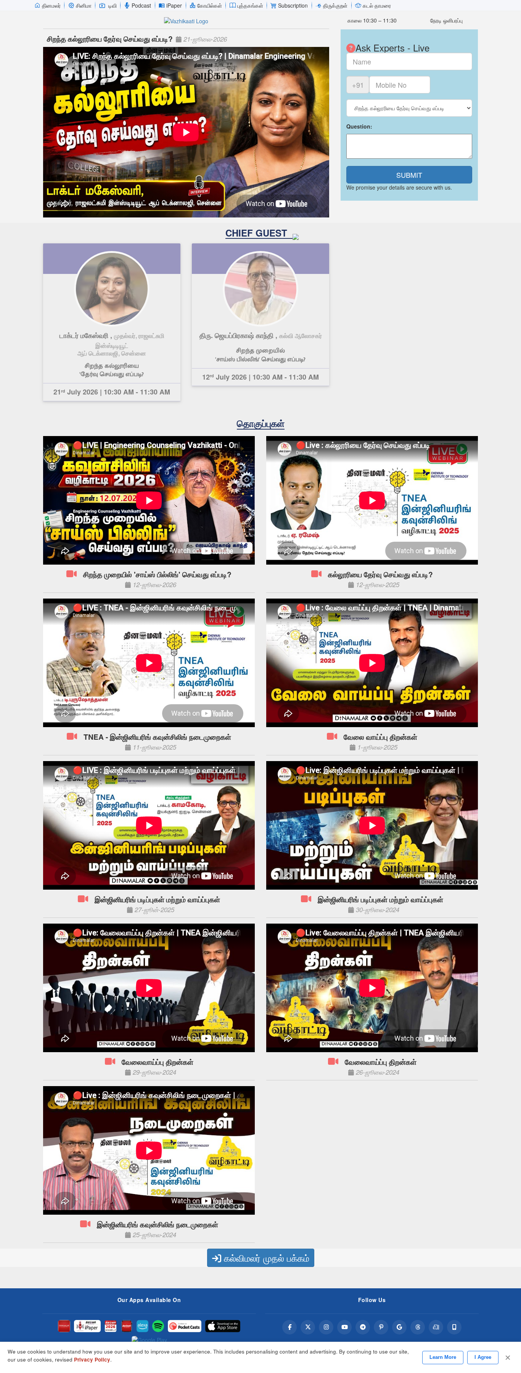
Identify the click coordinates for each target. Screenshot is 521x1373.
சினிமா (84, 5)
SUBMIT (409, 175)
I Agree (482, 1357)
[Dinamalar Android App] (64, 1326)
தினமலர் (51, 5)
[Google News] (399, 1327)
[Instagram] (326, 1327)
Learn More (442, 1357)
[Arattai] (436, 1327)
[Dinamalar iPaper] (87, 1326)
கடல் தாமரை (377, 5)
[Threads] (417, 1327)
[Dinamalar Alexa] (143, 1326)
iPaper (174, 5)
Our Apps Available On (149, 1300)
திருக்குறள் (335, 5)
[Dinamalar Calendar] (111, 1326)
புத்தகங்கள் (250, 5)
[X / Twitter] (308, 1327)
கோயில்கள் (209, 5)
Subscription (293, 5)
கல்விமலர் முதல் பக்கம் (265, 1257)
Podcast (141, 5)
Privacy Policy (92, 1359)
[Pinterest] (381, 1327)
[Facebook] (289, 1327)
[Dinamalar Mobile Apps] (454, 1327)
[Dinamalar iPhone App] (127, 1326)
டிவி (112, 5)
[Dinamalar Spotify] (158, 1326)
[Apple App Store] (222, 1326)
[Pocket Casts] (184, 1326)
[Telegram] (362, 1327)
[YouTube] (344, 1327)
